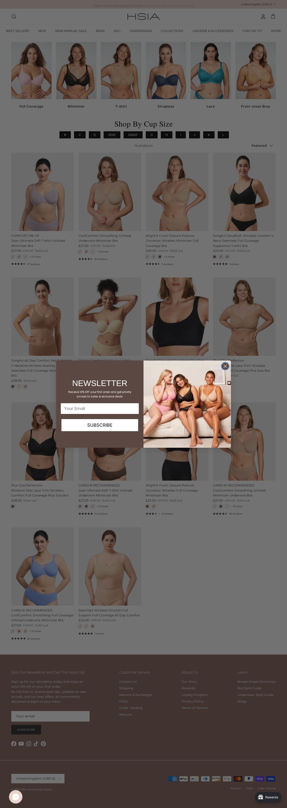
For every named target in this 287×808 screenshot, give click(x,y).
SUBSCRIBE (99, 425)
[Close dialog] (225, 366)
